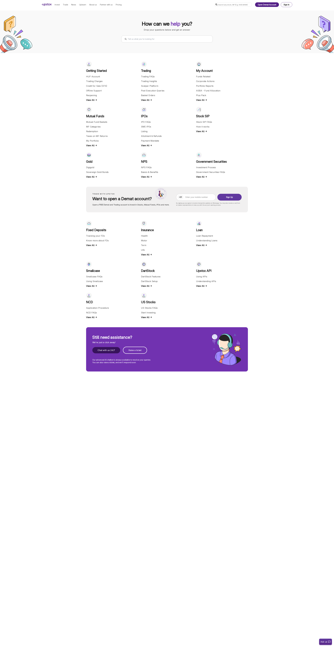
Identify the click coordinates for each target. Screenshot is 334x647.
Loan (199, 230)
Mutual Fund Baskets (96, 122)
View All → (91, 100)
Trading (146, 71)
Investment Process (206, 167)
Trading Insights (149, 81)
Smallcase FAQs (94, 276)
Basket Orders (148, 95)
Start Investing (148, 312)
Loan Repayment (204, 236)
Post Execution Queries (152, 90)
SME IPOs (146, 126)
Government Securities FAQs (210, 172)
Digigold (90, 167)
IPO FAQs (146, 122)
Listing (144, 131)
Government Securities (211, 161)
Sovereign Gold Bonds (97, 172)
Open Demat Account (267, 5)
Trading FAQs (148, 76)
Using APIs (201, 276)
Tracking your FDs (95, 236)
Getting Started (96, 71)
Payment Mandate (150, 140)
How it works (202, 126)
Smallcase (93, 271)
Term (143, 245)
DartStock (148, 271)
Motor (144, 240)
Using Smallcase (94, 281)
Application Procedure (97, 308)
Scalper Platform (149, 86)
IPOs (144, 116)
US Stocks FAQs (149, 308)
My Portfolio (92, 140)
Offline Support (94, 90)
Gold (89, 161)
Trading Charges (94, 81)
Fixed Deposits (96, 230)
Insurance (147, 230)
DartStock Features (150, 276)
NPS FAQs (146, 167)
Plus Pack (201, 95)
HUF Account (93, 76)
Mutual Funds (95, 116)
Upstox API (203, 271)
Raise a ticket (135, 350)
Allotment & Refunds (151, 136)
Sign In (286, 5)
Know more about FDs (97, 240)
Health (144, 236)
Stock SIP (203, 116)
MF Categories (93, 126)
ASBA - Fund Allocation (208, 90)
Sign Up (229, 197)
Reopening (91, 95)
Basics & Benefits (149, 172)
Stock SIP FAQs (204, 122)
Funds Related (203, 76)
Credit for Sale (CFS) (96, 86)
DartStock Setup (149, 281)
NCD (89, 302)
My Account (204, 71)
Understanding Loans (206, 240)
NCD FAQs (91, 312)
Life (143, 250)
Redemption (92, 131)
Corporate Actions (205, 81)
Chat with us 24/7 (106, 350)
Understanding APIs (206, 281)
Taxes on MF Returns (97, 136)
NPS (144, 161)
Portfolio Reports (204, 86)
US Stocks (148, 302)
